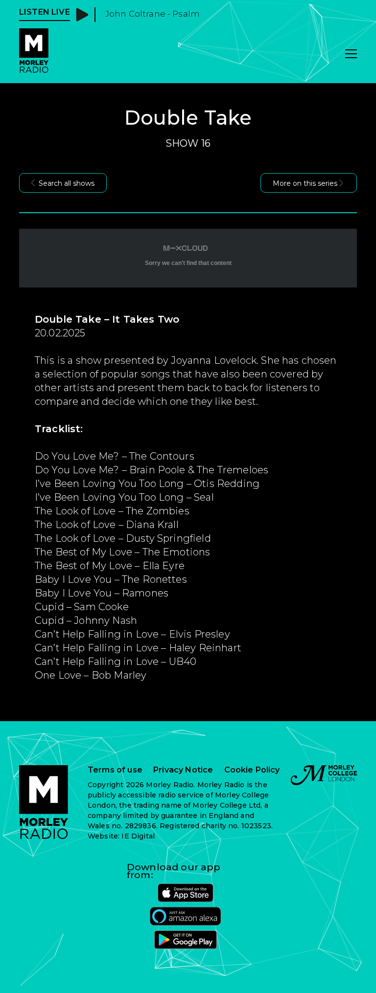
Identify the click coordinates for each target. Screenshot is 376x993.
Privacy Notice (183, 770)
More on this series (305, 183)
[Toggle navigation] (351, 54)
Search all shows (66, 183)
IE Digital (138, 836)
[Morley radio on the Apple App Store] (185, 892)
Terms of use (115, 770)
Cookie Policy (252, 770)
